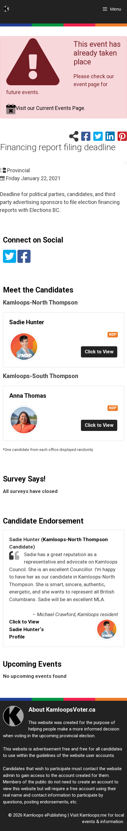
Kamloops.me (93, 815)
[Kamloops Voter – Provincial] (6, 9)
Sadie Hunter (26, 322)
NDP (112, 334)
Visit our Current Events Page (50, 108)
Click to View (99, 352)
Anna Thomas (27, 395)
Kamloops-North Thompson (75, 539)
